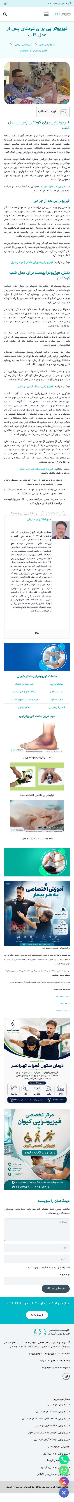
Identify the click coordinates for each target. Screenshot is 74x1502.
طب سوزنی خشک (24, 684)
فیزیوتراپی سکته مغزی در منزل (36, 469)
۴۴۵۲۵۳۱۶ (35, 1353)
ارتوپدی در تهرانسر (59, 1446)
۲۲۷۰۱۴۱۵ (46, 1360)
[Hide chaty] (64, 1493)
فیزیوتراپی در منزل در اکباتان (53, 1474)
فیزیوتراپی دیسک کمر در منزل (53, 1411)
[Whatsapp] (64, 1470)
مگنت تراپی (56, 684)
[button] (5, 14)
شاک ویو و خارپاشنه (24, 691)
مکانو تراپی (24, 707)
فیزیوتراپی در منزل (59, 1404)
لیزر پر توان (56, 691)
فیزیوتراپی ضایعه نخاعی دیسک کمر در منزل (46, 1418)
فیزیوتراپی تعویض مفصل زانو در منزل (32, 262)
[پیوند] (63, 14)
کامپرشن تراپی (57, 707)
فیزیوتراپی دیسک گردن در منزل (35, 386)
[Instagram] (6, 4)
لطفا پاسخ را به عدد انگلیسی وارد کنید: (48, 1267)
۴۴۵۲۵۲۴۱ (51, 1353)
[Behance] (37, 634)
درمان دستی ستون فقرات (24, 699)
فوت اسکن (57, 699)
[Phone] (64, 1459)
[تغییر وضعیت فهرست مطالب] (62, 112)
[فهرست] (46, 14)
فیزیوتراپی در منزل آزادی (55, 1467)
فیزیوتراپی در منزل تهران (55, 186)
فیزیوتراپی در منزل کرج (56, 1453)
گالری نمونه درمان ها (58, 1460)
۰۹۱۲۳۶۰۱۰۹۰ (50, 1367)
